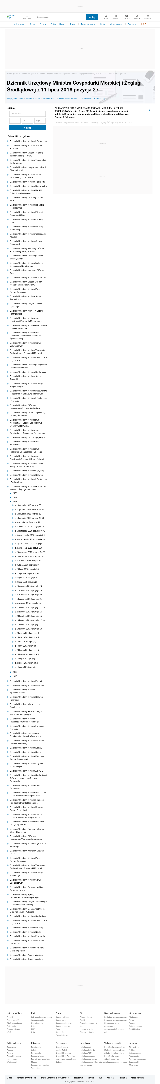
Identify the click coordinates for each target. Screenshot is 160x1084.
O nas (9, 1077)
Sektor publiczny (58, 24)
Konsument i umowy (64, 1023)
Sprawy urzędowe (63, 1026)
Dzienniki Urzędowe (28, 74)
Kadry (32, 24)
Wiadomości (133, 1017)
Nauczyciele (36, 1053)
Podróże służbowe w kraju (114, 1047)
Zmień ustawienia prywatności (55, 1077)
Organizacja (11, 1047)
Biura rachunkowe (112, 1013)
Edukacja (132, 24)
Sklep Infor (60, 1032)
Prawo (73, 24)
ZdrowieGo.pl (134, 1047)
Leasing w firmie (86, 1029)
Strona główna (12, 74)
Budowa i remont (135, 1026)
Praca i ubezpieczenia (88, 1023)
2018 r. (100, 74)
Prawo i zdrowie (62, 1035)
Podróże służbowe (111, 1056)
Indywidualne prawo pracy (41, 1017)
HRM (33, 1032)
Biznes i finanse (86, 1017)
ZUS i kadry (11, 1026)
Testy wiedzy (36, 1068)
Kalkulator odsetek (87, 1056)
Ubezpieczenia (37, 1023)
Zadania (10, 1053)
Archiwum (132, 1050)
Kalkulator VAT (86, 1053)
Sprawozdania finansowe (114, 1029)
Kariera (91, 1077)
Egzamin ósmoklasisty (40, 1065)
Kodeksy (59, 1062)
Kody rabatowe (135, 1053)
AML (106, 1032)
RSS (100, 1077)
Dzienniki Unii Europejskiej (92, 99)
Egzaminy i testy (37, 1056)
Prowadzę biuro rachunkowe (115, 1020)
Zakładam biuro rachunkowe (115, 1017)
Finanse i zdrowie (87, 1032)
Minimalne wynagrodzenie (114, 1050)
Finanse (132, 1023)
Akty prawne (61, 1043)
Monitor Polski (49, 99)
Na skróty (133, 1043)
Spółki (82, 1020)
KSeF (143, 24)
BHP (33, 1029)
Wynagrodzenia (37, 1020)
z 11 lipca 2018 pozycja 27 (115, 74)
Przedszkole (36, 1047)
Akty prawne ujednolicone (66, 1059)
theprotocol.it (134, 1062)
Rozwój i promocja (14, 1056)
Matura (34, 1062)
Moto (102, 24)
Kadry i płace (12, 1059)
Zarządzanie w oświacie (40, 1059)
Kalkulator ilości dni (87, 1050)
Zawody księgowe (14, 1029)
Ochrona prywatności (26, 1077)
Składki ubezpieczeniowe (114, 1053)
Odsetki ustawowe (111, 1059)
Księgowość (19, 24)
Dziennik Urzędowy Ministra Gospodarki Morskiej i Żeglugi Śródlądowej (67, 74)
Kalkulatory (85, 1043)
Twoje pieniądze (88, 24)
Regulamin (78, 1077)
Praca (58, 1029)
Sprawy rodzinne (62, 1017)
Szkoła (33, 1050)
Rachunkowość (13, 1020)
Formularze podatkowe (138, 1059)
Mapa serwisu (137, 1077)
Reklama (123, 1077)
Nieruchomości (116, 24)
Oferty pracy (133, 1065)
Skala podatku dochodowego (115, 1062)
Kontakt (110, 1077)
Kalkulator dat (85, 1047)
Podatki (10, 1017)
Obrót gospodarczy (14, 1023)
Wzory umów (134, 1056)
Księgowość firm (14, 1013)
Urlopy (33, 1026)
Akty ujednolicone (15, 99)
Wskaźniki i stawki (112, 1043)
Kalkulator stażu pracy (89, 1059)
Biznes (43, 24)
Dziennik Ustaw (33, 99)
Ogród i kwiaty (134, 1029)
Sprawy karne (61, 1020)
